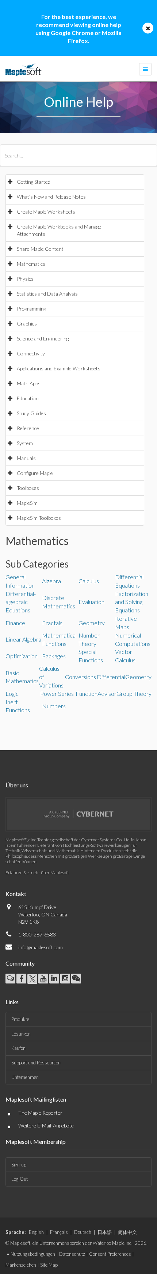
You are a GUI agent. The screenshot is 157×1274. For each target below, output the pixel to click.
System (25, 443)
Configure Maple (35, 473)
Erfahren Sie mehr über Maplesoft (37, 872)
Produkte (20, 1019)
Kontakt (15, 893)
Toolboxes (28, 488)
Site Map (49, 1265)
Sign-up (18, 1165)
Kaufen (18, 1048)
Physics (25, 279)
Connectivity (31, 353)
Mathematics (31, 264)
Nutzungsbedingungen (33, 1254)
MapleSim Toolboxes (39, 518)
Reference (28, 428)
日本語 (104, 1232)
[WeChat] (76, 978)
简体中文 (127, 1232)
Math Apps (29, 383)
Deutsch (82, 1232)
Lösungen (21, 1034)
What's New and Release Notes (51, 197)
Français (59, 1232)
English (36, 1232)
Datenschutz (72, 1254)
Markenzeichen (20, 1265)
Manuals (26, 458)
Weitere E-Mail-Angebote (46, 1125)
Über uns (16, 785)
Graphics (27, 323)
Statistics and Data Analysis (47, 294)
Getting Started (33, 182)
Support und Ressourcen (36, 1062)
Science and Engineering (43, 338)
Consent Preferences (110, 1254)
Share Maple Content (40, 249)
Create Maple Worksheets (46, 212)
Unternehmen (25, 1077)
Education (28, 398)
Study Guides (31, 413)
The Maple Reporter (40, 1113)
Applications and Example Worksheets (58, 368)
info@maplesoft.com (40, 947)
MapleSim (27, 503)
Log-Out (19, 1179)
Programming (31, 308)
